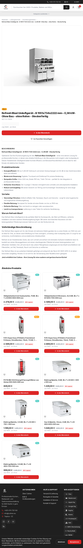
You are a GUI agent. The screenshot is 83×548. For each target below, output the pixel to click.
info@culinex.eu (10, 513)
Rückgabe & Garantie (50, 497)
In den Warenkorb (43, 133)
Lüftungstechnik (15, 19)
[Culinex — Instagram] (4, 522)
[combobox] (37, 7)
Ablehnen (61, 542)
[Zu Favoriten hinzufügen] (4, 290)
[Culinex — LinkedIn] (4, 526)
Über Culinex (27, 493)
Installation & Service (50, 500)
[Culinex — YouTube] (13, 522)
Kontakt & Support (49, 503)
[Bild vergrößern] (41, 64)
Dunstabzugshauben (29, 19)
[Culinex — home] (6, 7)
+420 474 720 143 (10, 510)
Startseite (5, 19)
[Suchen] (66, 7)
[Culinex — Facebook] (8, 522)
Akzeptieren (74, 542)
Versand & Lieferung (50, 493)
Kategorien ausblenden (41, 14)
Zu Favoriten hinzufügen (42, 139)
